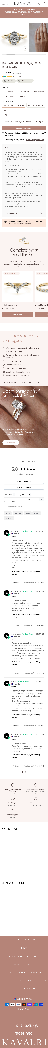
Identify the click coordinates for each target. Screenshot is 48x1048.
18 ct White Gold (9, 97)
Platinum (22, 97)
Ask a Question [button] (25, 487)
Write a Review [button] (25, 481)
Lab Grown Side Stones (35, 105)
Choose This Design (24, 128)
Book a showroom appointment (20, 224)
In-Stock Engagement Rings (35, 140)
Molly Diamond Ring (9, 305)
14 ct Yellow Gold (9, 91)
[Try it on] (9, 81)
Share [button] (17, 583)
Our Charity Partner (23, 988)
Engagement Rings (23, 964)
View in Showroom (10, 872)
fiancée (17, 513)
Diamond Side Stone (7, 101)
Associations (23, 980)
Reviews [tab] (8, 495)
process (9, 518)
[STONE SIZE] (25, 81)
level (27, 513)
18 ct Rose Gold (39, 91)
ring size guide (17, 382)
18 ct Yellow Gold (24, 91)
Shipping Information (12, 213)
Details (7, 147)
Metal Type (5, 87)
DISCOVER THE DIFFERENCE (23, 956)
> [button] (30, 772)
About (23, 948)
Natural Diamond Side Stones (14, 105)
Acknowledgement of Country (23, 972)
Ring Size (4, 110)
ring (8, 513)
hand (36, 513)
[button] (38, 583)
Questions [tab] (23, 495)
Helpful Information (23, 940)
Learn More (11, 442)
